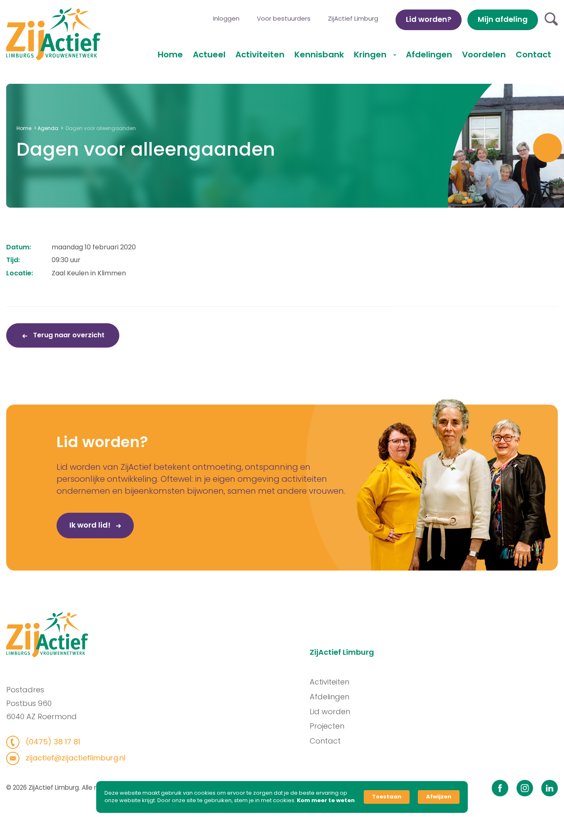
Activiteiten (259, 54)
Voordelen (484, 54)
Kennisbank (319, 54)
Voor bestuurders (283, 18)
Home (170, 54)
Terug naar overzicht (67, 335)
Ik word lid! (90, 525)
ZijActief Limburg (353, 18)
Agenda (48, 128)
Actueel (209, 54)
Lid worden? (428, 19)
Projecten (327, 726)
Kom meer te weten (326, 800)
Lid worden (330, 711)
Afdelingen (429, 54)
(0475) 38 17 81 (52, 741)
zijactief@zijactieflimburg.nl (75, 758)
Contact (533, 54)
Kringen (371, 54)
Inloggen (226, 18)
